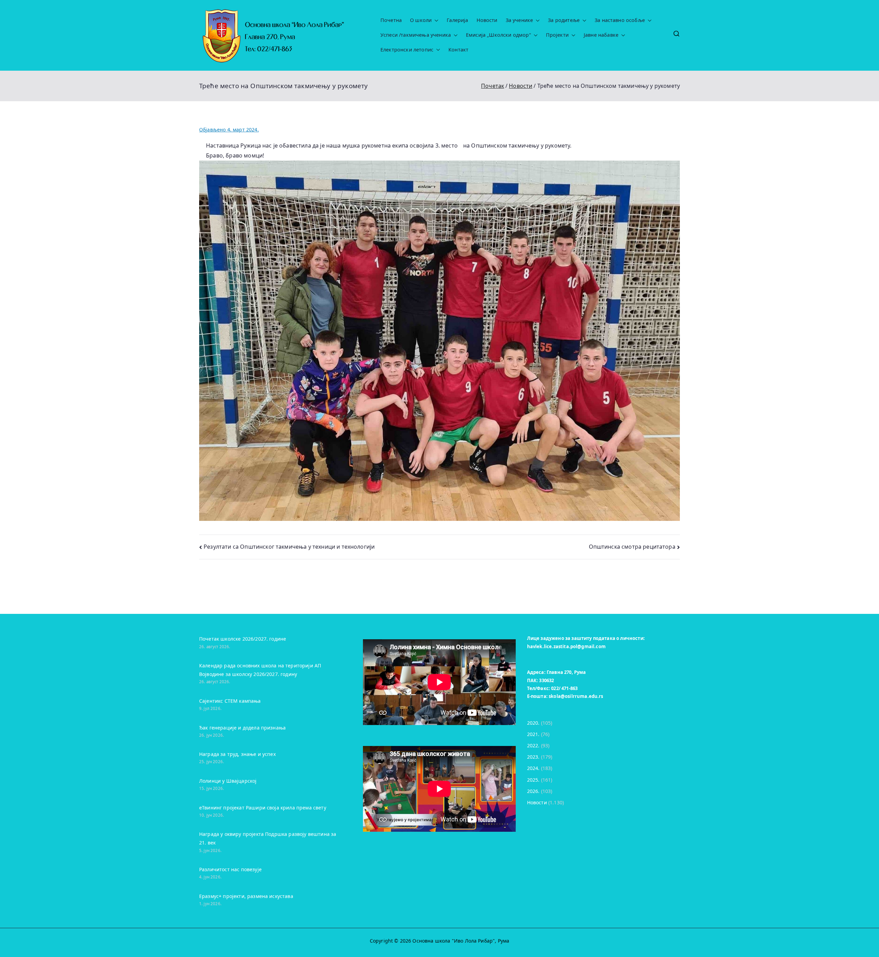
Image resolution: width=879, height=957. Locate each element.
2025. (533, 780)
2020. (533, 723)
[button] (435, 20)
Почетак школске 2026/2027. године (242, 638)
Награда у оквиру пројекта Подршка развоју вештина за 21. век (267, 838)
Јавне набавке (601, 35)
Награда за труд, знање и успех (237, 754)
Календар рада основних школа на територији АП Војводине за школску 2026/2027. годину (260, 669)
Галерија (457, 20)
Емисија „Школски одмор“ (498, 35)
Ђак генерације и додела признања (242, 727)
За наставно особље (620, 20)
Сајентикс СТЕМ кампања (230, 701)
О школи (421, 20)
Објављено (229, 129)
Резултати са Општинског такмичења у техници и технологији (289, 546)
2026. (533, 791)
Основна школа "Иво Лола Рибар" (453, 940)
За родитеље (564, 20)
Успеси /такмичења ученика (415, 35)
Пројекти (557, 35)
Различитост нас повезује (230, 869)
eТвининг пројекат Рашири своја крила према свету (262, 807)
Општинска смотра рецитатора (632, 546)
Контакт (458, 50)
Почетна (391, 20)
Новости (487, 20)
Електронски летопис (406, 50)
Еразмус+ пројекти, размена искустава (246, 896)
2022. (533, 745)
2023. (533, 757)
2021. (533, 734)
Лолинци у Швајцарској (227, 781)
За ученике (519, 20)
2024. (533, 768)
